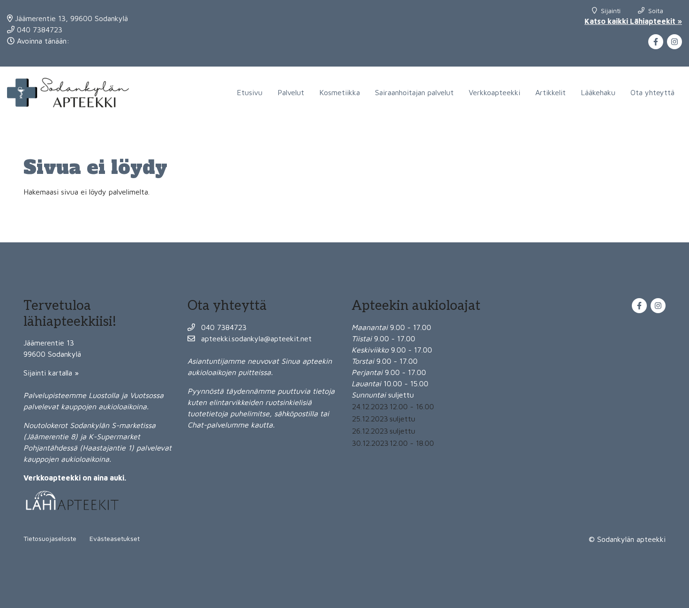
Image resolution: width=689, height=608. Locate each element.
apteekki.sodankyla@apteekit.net (255, 338)
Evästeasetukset (115, 538)
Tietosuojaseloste (49, 538)
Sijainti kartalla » (51, 372)
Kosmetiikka (339, 92)
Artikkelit (550, 92)
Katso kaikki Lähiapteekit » (633, 21)
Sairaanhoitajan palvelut (414, 92)
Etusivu (249, 92)
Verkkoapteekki (494, 92)
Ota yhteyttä (652, 92)
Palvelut (290, 92)
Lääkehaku (598, 92)
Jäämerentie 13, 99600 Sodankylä (70, 18)
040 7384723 (38, 29)
